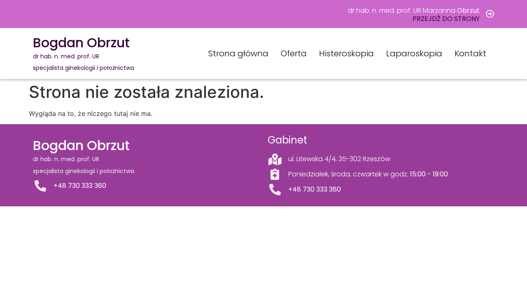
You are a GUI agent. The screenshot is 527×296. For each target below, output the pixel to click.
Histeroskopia (346, 53)
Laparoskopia (414, 53)
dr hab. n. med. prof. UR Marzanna (414, 10)
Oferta (294, 53)
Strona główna (238, 53)
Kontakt (470, 53)
